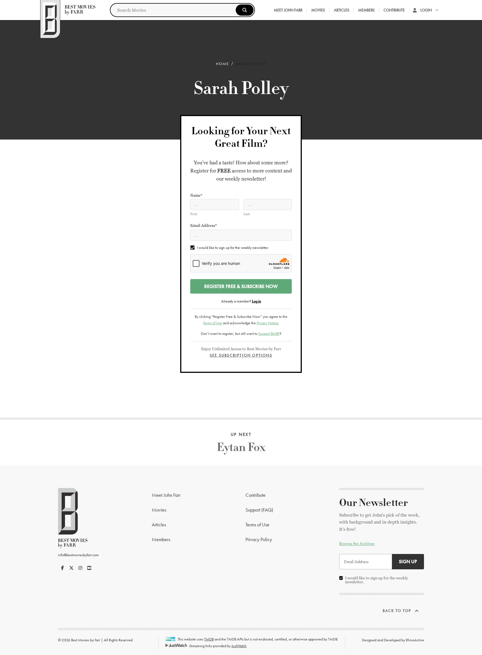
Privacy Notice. (268, 322)
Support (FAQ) (259, 510)
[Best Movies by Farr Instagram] (80, 567)
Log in (256, 301)
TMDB (209, 639)
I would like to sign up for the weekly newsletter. (233, 247)
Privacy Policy (258, 539)
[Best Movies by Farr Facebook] (62, 567)
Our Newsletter (373, 503)
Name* (196, 195)
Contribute (394, 10)
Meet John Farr (288, 10)
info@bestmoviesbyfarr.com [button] (78, 555)
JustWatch (239, 645)
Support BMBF (269, 333)
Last (247, 214)
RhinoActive (415, 639)
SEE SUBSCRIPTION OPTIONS (241, 355)
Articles (341, 10)
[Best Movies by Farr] (67, 10)
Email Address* (203, 225)
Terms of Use (212, 322)
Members (366, 10)
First (193, 214)
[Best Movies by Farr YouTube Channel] (89, 567)
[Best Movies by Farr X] (71, 567)
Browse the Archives (357, 543)
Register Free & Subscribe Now (241, 286)
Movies (318, 10)
